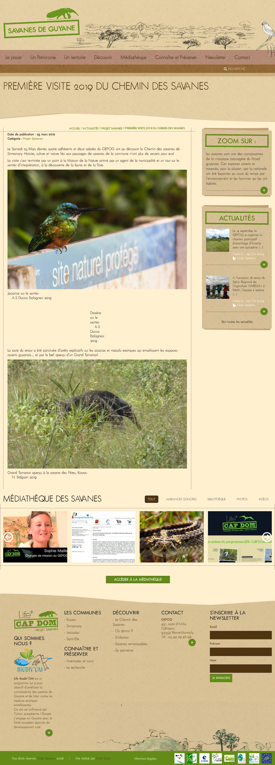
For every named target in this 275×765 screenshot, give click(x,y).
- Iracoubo (71, 632)
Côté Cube (103, 758)
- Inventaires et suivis (79, 661)
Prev (8, 537)
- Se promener (123, 650)
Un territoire (75, 57)
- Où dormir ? (123, 631)
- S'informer (121, 637)
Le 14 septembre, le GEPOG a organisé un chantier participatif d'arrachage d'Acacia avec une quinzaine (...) (248, 239)
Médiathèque (133, 57)
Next (267, 537)
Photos (242, 499)
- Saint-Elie (71, 638)
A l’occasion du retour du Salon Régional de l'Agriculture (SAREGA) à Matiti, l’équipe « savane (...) (249, 286)
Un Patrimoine (43, 57)
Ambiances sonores (181, 499)
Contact (242, 57)
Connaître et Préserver (176, 57)
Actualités (90, 128)
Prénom (215, 643)
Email (213, 627)
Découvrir (103, 57)
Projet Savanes (111, 128)
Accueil (74, 128)
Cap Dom (36, 621)
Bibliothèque (217, 499)
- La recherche (74, 667)
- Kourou (70, 619)
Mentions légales (145, 758)
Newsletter (216, 57)
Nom (213, 660)
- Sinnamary (73, 626)
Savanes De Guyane (41, 23)
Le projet (14, 57)
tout (151, 499)
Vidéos (263, 499)
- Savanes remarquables (130, 643)
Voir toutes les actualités (237, 321)
